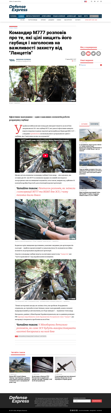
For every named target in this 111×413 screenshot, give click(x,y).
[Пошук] (100, 16)
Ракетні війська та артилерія (38, 336)
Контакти (77, 19)
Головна (11, 28)
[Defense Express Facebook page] (92, 2)
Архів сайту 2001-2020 (91, 19)
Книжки (59, 19)
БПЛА (20, 336)
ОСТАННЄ (84, 124)
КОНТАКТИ (99, 410)
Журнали (43, 19)
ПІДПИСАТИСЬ (97, 401)
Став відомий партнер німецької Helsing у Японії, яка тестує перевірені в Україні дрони (65, 378)
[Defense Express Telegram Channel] (101, 2)
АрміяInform (35, 134)
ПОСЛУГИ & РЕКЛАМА (84, 410)
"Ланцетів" (64, 254)
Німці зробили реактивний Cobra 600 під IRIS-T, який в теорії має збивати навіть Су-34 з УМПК (89, 194)
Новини (15, 28)
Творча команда (32, 19)
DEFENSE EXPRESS (23, 59)
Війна (23, 336)
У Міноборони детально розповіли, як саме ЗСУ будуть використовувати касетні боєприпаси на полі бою (46, 328)
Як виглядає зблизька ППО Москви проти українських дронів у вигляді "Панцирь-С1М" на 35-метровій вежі (42, 379)
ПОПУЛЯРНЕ (94, 124)
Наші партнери (68, 19)
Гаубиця (28, 336)
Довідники (51, 19)
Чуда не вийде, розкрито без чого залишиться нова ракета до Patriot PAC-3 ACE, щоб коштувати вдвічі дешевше (90, 172)
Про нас (22, 19)
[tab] (84, 124)
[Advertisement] (68, 9)
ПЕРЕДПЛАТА (93, 410)
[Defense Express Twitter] (98, 2)
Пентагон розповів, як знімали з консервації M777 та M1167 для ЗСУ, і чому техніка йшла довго (45, 192)
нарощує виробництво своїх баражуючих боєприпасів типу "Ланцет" (44, 317)
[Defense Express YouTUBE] (95, 2)
